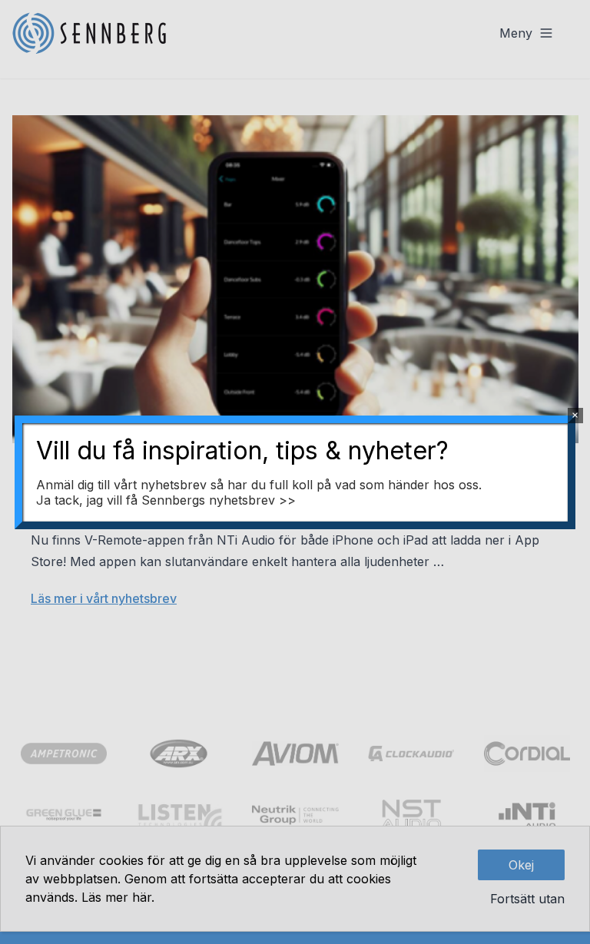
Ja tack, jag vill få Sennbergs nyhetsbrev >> (166, 500)
